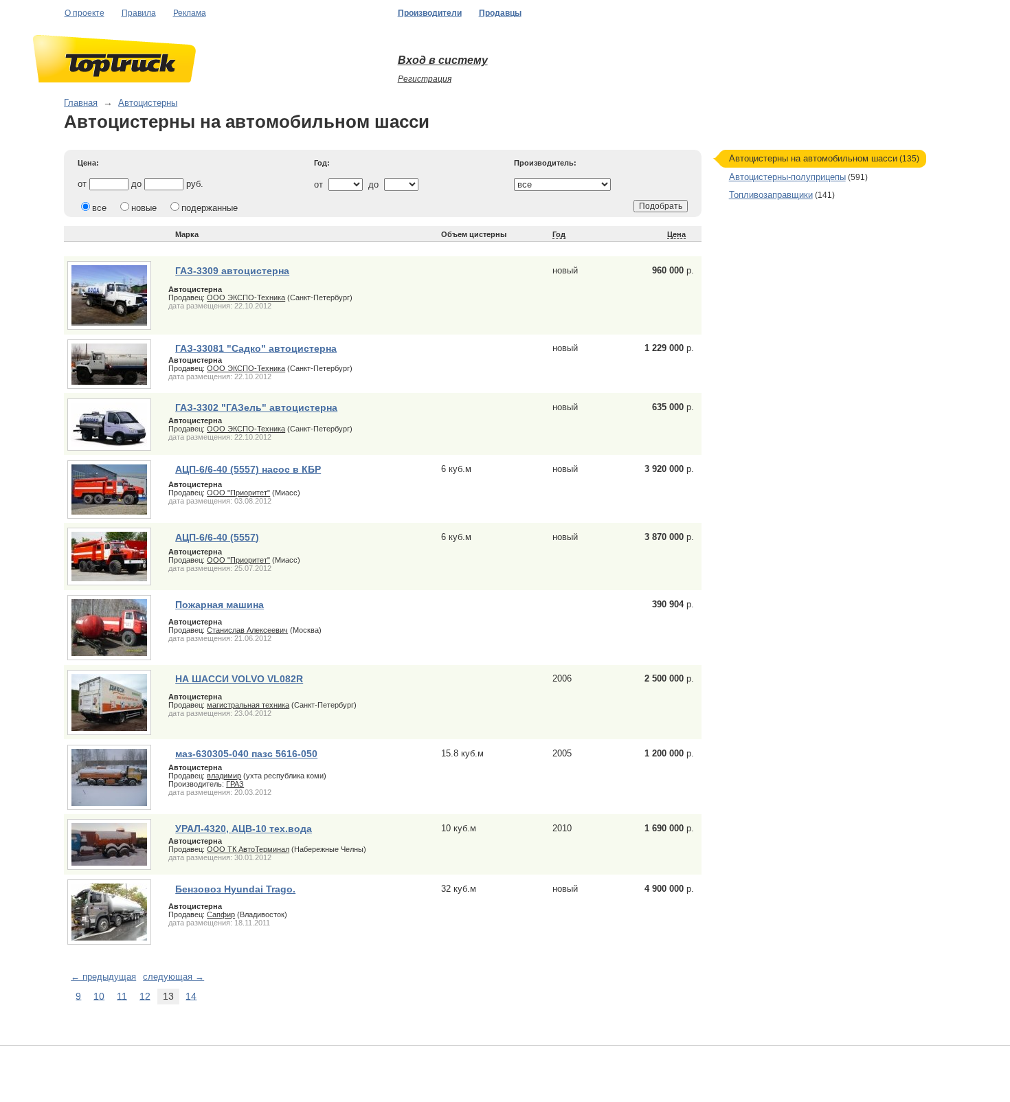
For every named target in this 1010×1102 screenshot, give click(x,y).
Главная (81, 103)
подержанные (209, 208)
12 (144, 995)
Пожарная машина (219, 604)
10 (98, 995)
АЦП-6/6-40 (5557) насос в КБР (248, 469)
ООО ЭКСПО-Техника (246, 297)
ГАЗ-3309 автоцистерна (232, 270)
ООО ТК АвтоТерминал (248, 849)
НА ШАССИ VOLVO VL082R (239, 678)
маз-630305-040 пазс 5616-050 (246, 753)
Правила (139, 13)
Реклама (189, 13)
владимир (224, 776)
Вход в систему (443, 60)
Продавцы (500, 13)
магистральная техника (248, 705)
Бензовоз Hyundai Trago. (235, 889)
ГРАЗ (235, 784)
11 (122, 995)
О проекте (84, 13)
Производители (430, 13)
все (99, 208)
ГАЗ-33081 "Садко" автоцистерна (256, 348)
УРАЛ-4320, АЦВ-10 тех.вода (243, 828)
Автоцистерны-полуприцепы (787, 177)
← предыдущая (103, 976)
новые (144, 208)
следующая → (173, 976)
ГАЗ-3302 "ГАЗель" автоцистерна (256, 407)
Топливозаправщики (771, 195)
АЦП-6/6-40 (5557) (217, 537)
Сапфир (221, 914)
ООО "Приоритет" (238, 492)
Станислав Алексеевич (247, 630)
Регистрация (424, 79)
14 (191, 995)
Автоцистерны (147, 103)
